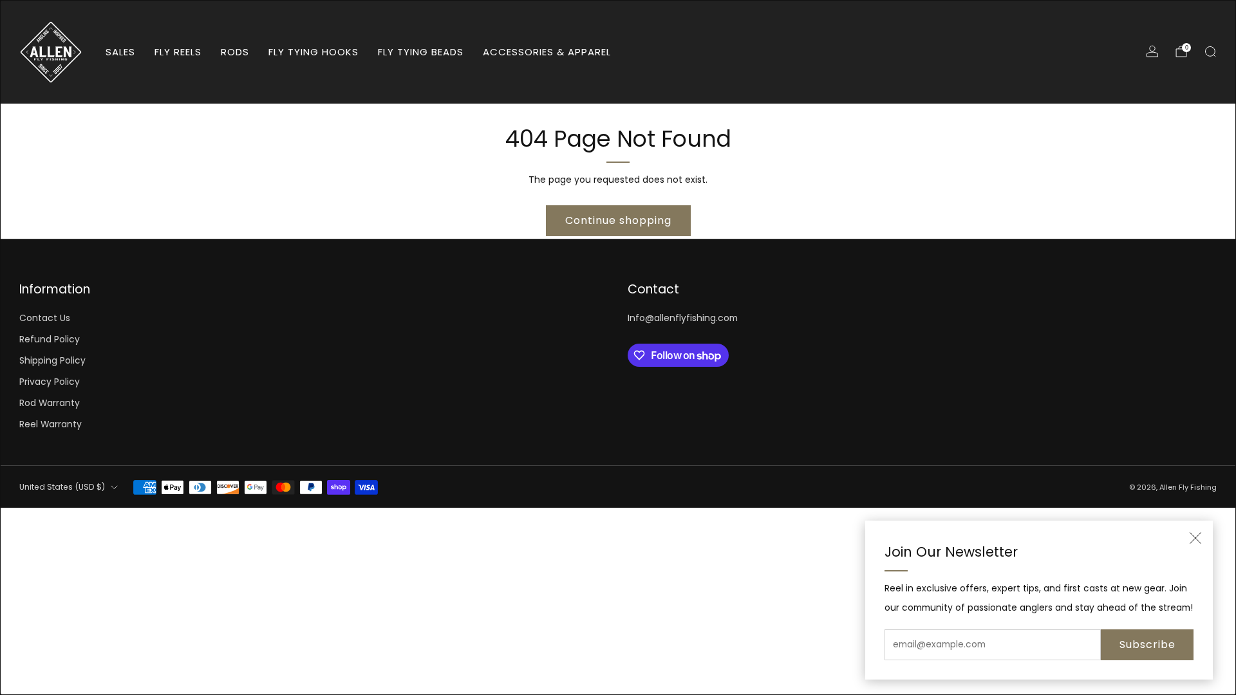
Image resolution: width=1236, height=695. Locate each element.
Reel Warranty (50, 424)
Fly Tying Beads (421, 52)
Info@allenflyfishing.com (683, 318)
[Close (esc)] (1195, 538)
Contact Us (44, 318)
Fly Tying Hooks (313, 52)
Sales (120, 52)
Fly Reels (177, 52)
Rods (235, 52)
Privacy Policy (49, 382)
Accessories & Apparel (547, 52)
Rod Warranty (49, 403)
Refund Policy (49, 339)
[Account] (1152, 51)
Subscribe (1147, 644)
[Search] (1210, 51)
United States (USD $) (62, 486)
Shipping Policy (52, 361)
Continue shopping (618, 220)
